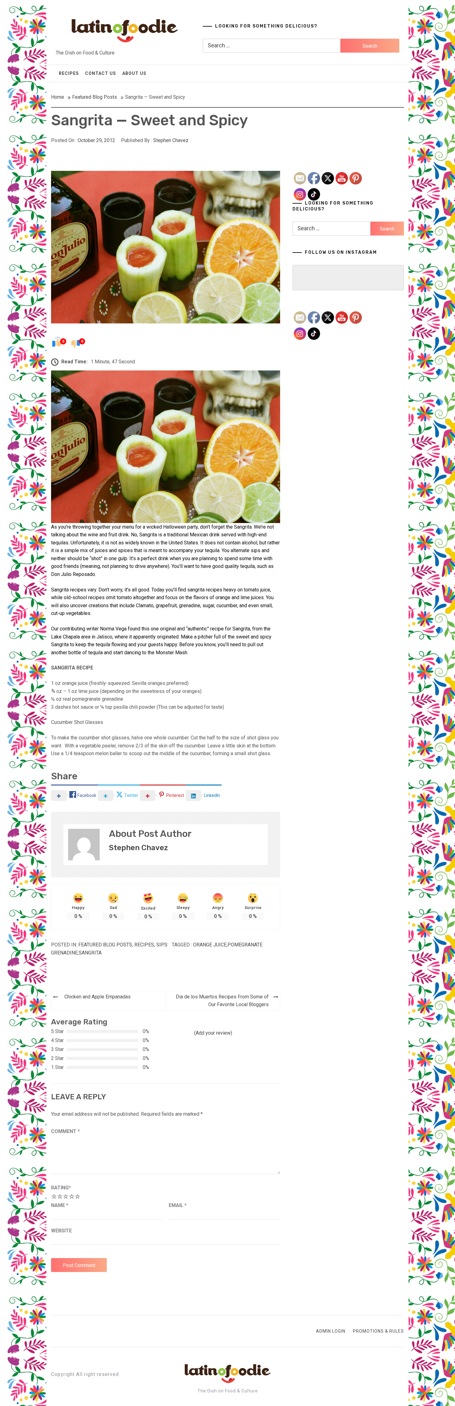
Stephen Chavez (170, 140)
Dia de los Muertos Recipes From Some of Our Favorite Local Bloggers (222, 1001)
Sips (161, 945)
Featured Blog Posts (105, 945)
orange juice (210, 945)
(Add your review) (213, 1033)
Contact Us (100, 73)
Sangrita (90, 953)
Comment (65, 1131)
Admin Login (330, 1331)
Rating (61, 1188)
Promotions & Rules (378, 1331)
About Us (134, 73)
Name (59, 1205)
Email (178, 1205)
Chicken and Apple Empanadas (97, 997)
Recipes (69, 73)
